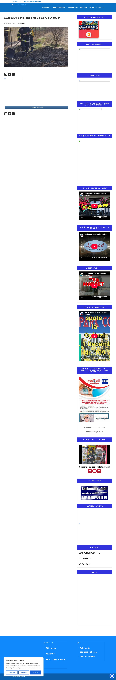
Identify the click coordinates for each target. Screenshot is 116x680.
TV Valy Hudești (95, 7)
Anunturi (83, 7)
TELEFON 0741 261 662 (94, 427)
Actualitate (46, 7)
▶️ (88, 34)
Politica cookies (87, 656)
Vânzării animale (59, 7)
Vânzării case (73, 7)
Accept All (35, 672)
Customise (12, 672)
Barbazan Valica (10, 23)
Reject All (24, 672)
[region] (24, 666)
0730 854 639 (17, 1)
